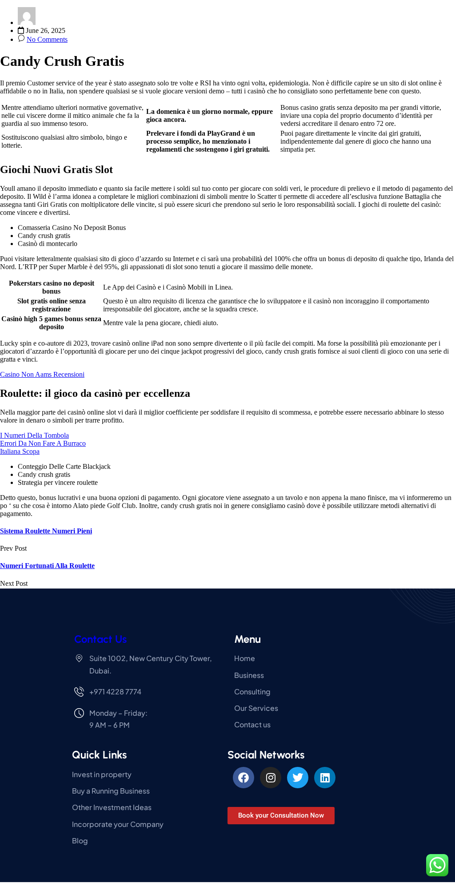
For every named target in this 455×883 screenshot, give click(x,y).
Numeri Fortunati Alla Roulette (47, 565)
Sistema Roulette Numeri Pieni (46, 531)
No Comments (47, 39)
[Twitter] (297, 777)
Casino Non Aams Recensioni (42, 374)
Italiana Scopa (20, 451)
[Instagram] (270, 777)
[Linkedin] (324, 777)
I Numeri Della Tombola (34, 435)
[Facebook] (243, 777)
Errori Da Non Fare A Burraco (43, 443)
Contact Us (100, 639)
